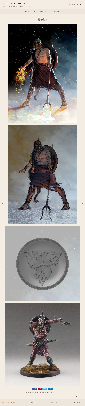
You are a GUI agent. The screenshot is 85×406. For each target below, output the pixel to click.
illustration (30, 11)
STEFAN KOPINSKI (15, 3)
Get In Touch (79, 4)
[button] (78, 396)
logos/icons (55, 11)
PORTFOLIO (72, 4)
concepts (42, 11)
